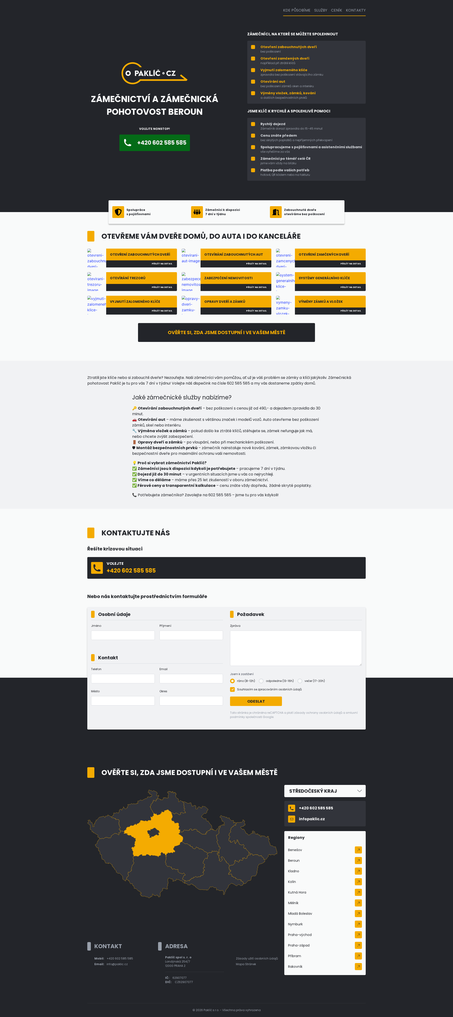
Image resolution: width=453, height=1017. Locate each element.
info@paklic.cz (117, 964)
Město (95, 691)
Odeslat (256, 701)
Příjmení (165, 626)
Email (163, 669)
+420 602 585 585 (120, 958)
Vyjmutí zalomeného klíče (283, 70)
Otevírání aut (272, 81)
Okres (163, 691)
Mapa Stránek (246, 964)
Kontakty (356, 10)
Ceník (336, 10)
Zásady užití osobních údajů (257, 958)
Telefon (96, 669)
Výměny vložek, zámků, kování (288, 93)
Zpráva (235, 626)
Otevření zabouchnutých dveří (288, 47)
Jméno (96, 626)
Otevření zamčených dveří (284, 58)
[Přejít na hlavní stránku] (155, 83)
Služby (320, 10)
